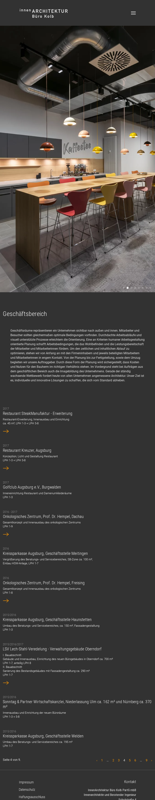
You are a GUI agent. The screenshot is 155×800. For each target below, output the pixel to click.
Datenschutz (27, 790)
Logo (44, 13)
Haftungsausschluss (32, 797)
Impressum (26, 782)
